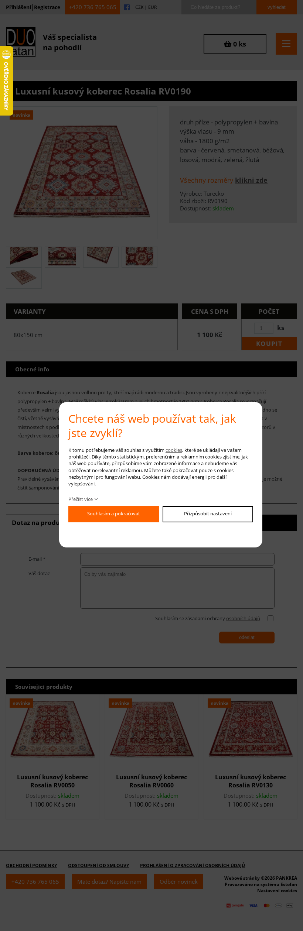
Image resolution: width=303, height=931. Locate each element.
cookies (174, 450)
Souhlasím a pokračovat (113, 513)
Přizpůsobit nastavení (208, 513)
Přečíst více (80, 499)
